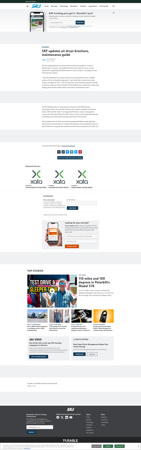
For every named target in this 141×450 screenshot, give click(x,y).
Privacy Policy (64, 27)
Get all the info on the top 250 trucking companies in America (45, 344)
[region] (70, 446)
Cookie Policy (27, 448)
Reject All (108, 446)
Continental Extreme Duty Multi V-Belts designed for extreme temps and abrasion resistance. (102, 328)
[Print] (59, 152)
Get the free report (38, 356)
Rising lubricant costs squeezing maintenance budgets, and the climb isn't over (80, 328)
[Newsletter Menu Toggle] (114, 6)
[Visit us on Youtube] (70, 417)
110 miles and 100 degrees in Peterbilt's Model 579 (94, 282)
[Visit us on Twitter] (62, 417)
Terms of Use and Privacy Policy (74, 26)
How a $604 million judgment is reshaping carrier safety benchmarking (37, 328)
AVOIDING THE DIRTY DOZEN (58, 187)
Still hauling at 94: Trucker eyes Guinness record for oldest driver (58, 328)
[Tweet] (76, 152)
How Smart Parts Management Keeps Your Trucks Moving (90, 345)
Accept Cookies (119, 446)
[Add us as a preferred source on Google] (63, 152)
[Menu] (27, 6)
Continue (72, 208)
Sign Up (31, 432)
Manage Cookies (96, 446)
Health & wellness (55, 324)
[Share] (67, 152)
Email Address (71, 199)
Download (79, 354)
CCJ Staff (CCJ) (51, 59)
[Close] (138, 446)
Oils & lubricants (77, 324)
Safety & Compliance (34, 324)
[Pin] (80, 152)
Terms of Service (73, 27)
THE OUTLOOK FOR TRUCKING (36, 187)
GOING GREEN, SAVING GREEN (81, 187)
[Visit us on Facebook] (57, 417)
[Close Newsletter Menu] (114, 13)
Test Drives (82, 275)
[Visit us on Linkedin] (66, 417)
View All (92, 354)
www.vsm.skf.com (68, 146)
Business (45, 47)
